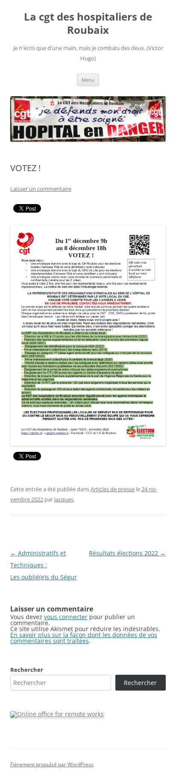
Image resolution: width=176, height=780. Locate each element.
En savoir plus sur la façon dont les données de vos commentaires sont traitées (83, 638)
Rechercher (26, 669)
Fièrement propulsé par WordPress (52, 764)
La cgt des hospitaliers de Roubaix (88, 23)
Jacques (63, 499)
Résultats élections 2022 (127, 553)
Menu (88, 80)
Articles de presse (113, 489)
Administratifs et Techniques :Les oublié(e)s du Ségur (43, 565)
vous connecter (66, 617)
